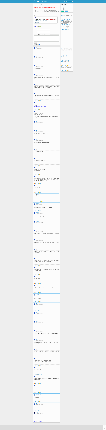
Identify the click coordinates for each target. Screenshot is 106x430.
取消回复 (40, 26)
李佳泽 (62, 56)
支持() (35, 91)
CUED (72, 426)
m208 (38, 194)
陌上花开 (62, 48)
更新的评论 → (41, 421)
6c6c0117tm (37, 203)
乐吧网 (62, 20)
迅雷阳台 (36, 1)
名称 (36, 29)
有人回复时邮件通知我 (36, 44)
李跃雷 (37, 385)
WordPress (45, 426)
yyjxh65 (62, 15)
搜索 (70, 1)
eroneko (36, 26)
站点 (36, 32)
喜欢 (63, 7)
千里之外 (62, 25)
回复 (40, 91)
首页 (42, 1)
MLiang (62, 61)
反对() (38, 91)
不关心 (64, 8)
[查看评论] (104, 426)
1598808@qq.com (38, 394)
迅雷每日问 (45, 1)
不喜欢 (64, 9)
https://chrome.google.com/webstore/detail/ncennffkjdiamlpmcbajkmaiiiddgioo (44, 297)
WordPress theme (67, 426)
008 (36, 121)
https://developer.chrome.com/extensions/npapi (40, 106)
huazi (36, 56)
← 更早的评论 (35, 421)
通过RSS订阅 (72, 1)
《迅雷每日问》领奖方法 (39, 4)
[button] (35, 34)
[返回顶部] (104, 428)
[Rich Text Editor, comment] (46, 38)
